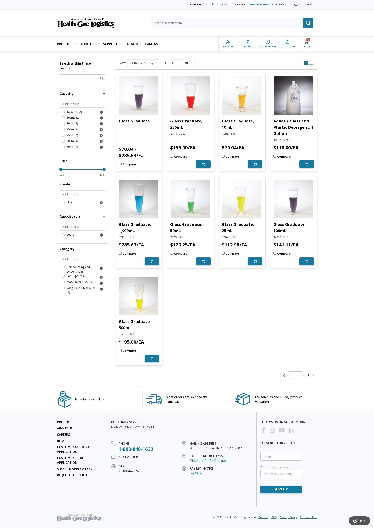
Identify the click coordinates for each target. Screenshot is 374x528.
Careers (151, 44)
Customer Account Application (73, 449)
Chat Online (128, 457)
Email (263, 450)
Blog (61, 441)
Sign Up (281, 489)
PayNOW (195, 473)
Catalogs (133, 44)
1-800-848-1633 (258, 4)
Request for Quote (73, 475)
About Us (65, 428)
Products (65, 422)
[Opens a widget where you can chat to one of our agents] (359, 521)
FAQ (274, 517)
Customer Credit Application (71, 460)
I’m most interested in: (274, 467)
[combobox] (232, 23)
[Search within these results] (101, 78)
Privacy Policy (288, 517)
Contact (197, 4)
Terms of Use (308, 517)
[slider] (60, 169)
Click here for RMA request (208, 460)
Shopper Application (74, 469)
